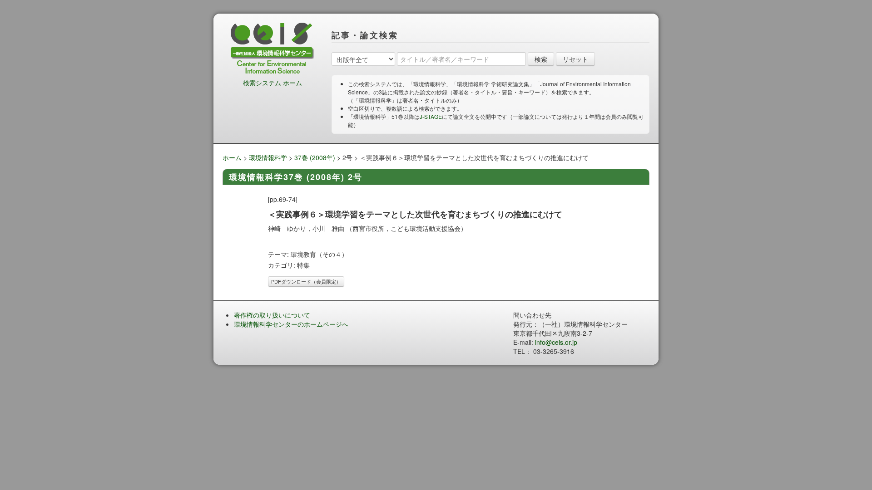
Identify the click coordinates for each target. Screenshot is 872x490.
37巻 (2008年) (314, 157)
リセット (575, 59)
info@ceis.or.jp (556, 342)
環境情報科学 (268, 157)
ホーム (232, 157)
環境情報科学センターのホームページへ (291, 323)
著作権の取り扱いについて (272, 314)
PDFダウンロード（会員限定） (306, 281)
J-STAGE (431, 116)
